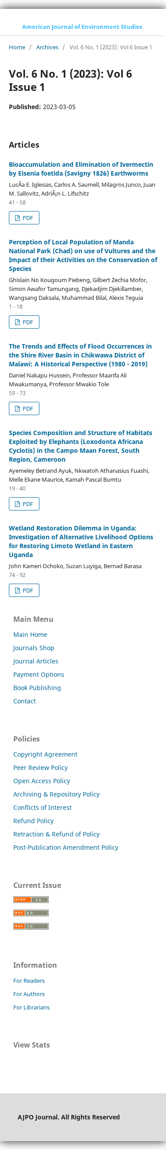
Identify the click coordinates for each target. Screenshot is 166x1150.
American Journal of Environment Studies (82, 27)
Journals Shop (33, 648)
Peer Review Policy (40, 767)
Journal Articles (35, 661)
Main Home (30, 634)
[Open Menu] (9, 26)
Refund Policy (33, 820)
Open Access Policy (41, 781)
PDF (27, 218)
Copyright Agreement (45, 754)
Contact (24, 701)
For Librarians (31, 1007)
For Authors (29, 994)
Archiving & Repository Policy (56, 794)
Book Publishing (37, 687)
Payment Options (38, 674)
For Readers (29, 981)
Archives (47, 47)
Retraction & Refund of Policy (56, 834)
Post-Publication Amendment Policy (65, 847)
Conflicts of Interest (42, 807)
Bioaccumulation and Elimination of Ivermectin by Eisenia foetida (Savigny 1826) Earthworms (81, 168)
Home (17, 47)
